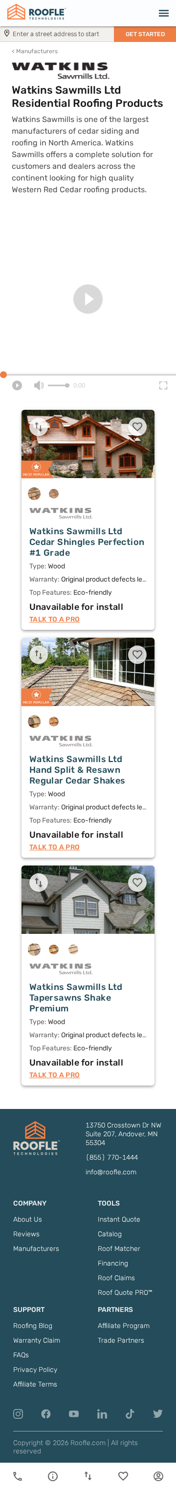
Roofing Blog (32, 1326)
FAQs (21, 1355)
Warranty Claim (36, 1340)
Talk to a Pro (54, 619)
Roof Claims (116, 1278)
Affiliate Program (124, 1326)
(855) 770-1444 (112, 1157)
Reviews (26, 1234)
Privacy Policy (35, 1370)
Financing (113, 1263)
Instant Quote (119, 1219)
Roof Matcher (119, 1249)
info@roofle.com (111, 1172)
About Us (27, 1219)
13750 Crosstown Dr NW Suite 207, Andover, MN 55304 (123, 1134)
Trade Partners (121, 1340)
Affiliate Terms (35, 1384)
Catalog (110, 1234)
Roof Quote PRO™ (125, 1293)
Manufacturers (35, 51)
